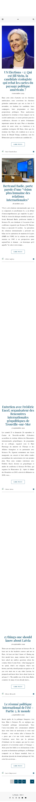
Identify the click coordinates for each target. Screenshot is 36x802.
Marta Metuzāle (10, 694)
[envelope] (22, 798)
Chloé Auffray (9, 259)
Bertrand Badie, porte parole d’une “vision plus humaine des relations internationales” (18, 193)
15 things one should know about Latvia (18, 638)
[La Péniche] (18, 8)
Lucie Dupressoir (11, 773)
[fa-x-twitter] (13, 798)
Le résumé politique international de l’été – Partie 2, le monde (18, 707)
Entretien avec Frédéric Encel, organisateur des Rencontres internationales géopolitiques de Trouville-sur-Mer (18, 415)
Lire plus (18, 144)
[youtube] (25, 798)
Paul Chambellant (11, 152)
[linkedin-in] (19, 798)
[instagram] (16, 798)
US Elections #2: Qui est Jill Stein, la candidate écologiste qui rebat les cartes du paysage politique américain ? (18, 81)
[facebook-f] (10, 798)
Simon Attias (9, 489)
